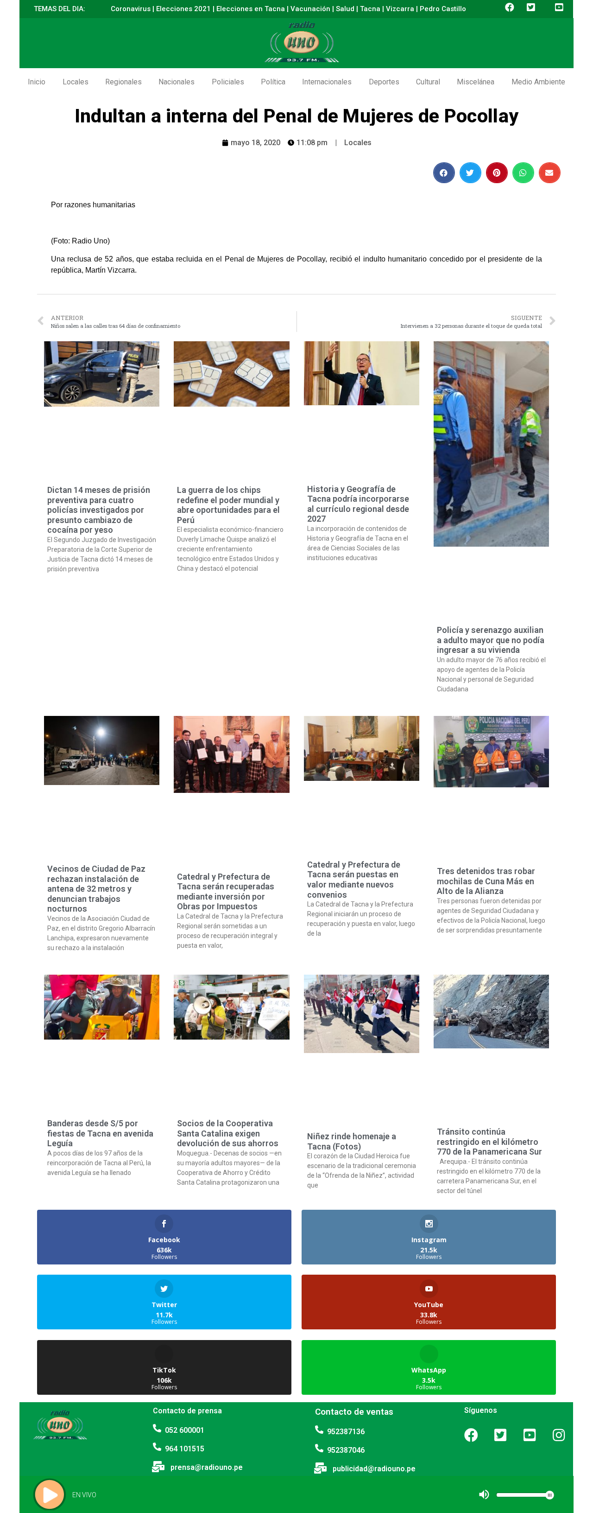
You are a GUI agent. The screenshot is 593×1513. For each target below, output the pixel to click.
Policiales (228, 81)
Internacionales (327, 81)
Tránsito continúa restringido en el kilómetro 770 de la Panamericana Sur (489, 1141)
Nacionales (176, 81)
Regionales (123, 81)
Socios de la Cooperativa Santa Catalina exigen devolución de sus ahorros (227, 1133)
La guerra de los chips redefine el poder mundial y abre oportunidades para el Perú (228, 505)
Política (273, 81)
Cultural (428, 81)
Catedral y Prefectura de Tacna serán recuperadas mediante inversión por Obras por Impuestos (225, 892)
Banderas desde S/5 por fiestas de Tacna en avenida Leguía (100, 1133)
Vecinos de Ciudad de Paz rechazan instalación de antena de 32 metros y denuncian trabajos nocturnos (96, 888)
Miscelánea (475, 81)
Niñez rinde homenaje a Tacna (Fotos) (351, 1141)
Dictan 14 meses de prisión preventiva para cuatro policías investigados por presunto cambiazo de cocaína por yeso (98, 510)
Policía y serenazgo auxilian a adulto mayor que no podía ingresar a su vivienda (490, 640)
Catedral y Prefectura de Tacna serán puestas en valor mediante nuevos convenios (353, 880)
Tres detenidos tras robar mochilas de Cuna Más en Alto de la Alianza (486, 881)
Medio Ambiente (538, 81)
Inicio (36, 81)
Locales (75, 81)
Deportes (384, 81)
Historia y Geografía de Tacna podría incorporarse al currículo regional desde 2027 (358, 504)
